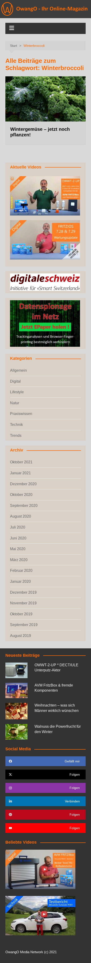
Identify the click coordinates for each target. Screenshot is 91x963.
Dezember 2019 (23, 592)
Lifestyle (17, 392)
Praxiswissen (21, 414)
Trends (15, 436)
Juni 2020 (18, 538)
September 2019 (24, 625)
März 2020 (19, 560)
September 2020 (24, 506)
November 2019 (23, 603)
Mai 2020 (17, 549)
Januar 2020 (20, 581)
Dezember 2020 (23, 484)
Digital (15, 381)
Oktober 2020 (21, 495)
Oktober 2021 (21, 462)
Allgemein (18, 370)
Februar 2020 (21, 570)
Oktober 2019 (21, 614)
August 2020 (20, 516)
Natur (14, 403)
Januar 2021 (20, 473)
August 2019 (20, 636)
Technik (16, 425)
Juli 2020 (17, 527)
